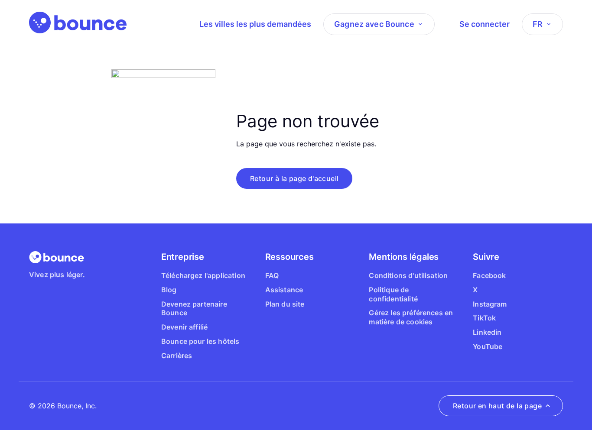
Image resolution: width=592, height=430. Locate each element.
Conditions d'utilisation (408, 275)
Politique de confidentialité (393, 294)
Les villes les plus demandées (255, 24)
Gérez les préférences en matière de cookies (411, 317)
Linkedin (487, 332)
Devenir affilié (184, 327)
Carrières (176, 355)
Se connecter (484, 24)
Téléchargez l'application (203, 275)
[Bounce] (78, 22)
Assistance (284, 289)
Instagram (490, 304)
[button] (294, 178)
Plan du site (285, 304)
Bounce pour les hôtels (200, 341)
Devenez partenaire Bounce (194, 308)
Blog (169, 289)
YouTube (487, 346)
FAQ (272, 275)
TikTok (484, 318)
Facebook (489, 275)
